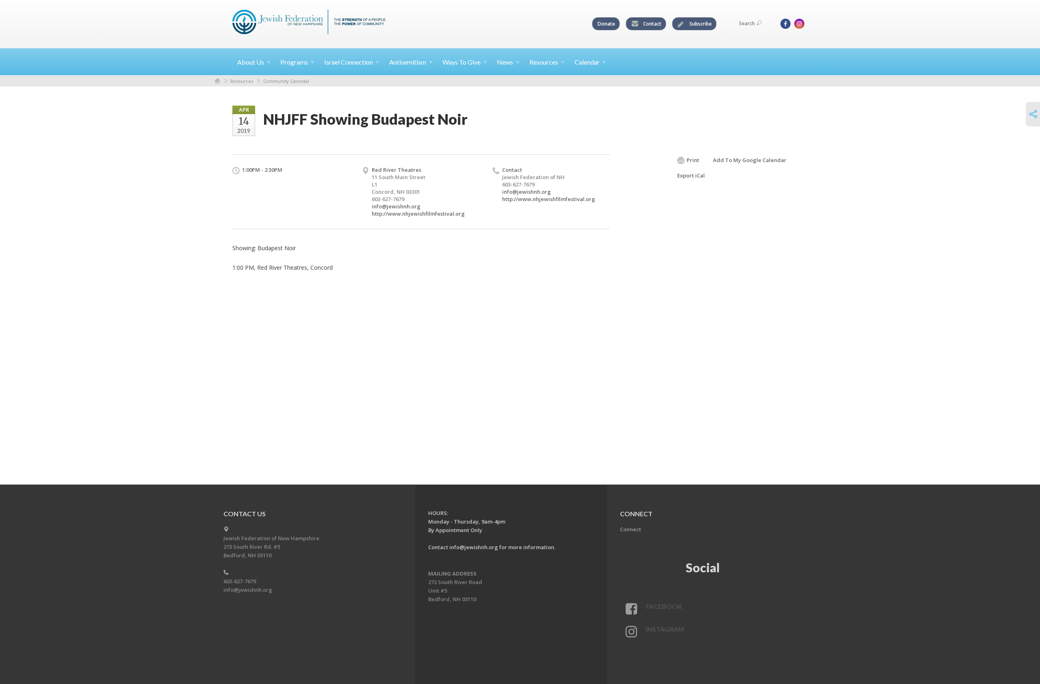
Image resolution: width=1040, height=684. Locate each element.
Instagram (665, 629)
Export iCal (691, 175)
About (250, 62)
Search (747, 23)
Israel (348, 62)
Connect (630, 529)
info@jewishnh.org (396, 206)
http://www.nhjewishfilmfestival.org (418, 213)
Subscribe (700, 23)
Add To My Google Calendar (749, 160)
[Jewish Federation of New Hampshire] (309, 23)
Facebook (664, 606)
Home (217, 81)
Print (693, 160)
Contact (651, 23)
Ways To (461, 62)
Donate (606, 23)
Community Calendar (286, 81)
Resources (241, 81)
